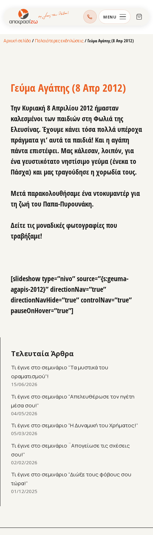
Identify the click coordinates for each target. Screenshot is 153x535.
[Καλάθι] (139, 16)
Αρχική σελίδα (17, 41)
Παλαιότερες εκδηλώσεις (59, 41)
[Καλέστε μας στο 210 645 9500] (90, 16)
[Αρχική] (39, 17)
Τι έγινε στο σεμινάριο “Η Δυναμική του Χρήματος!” (74, 425)
